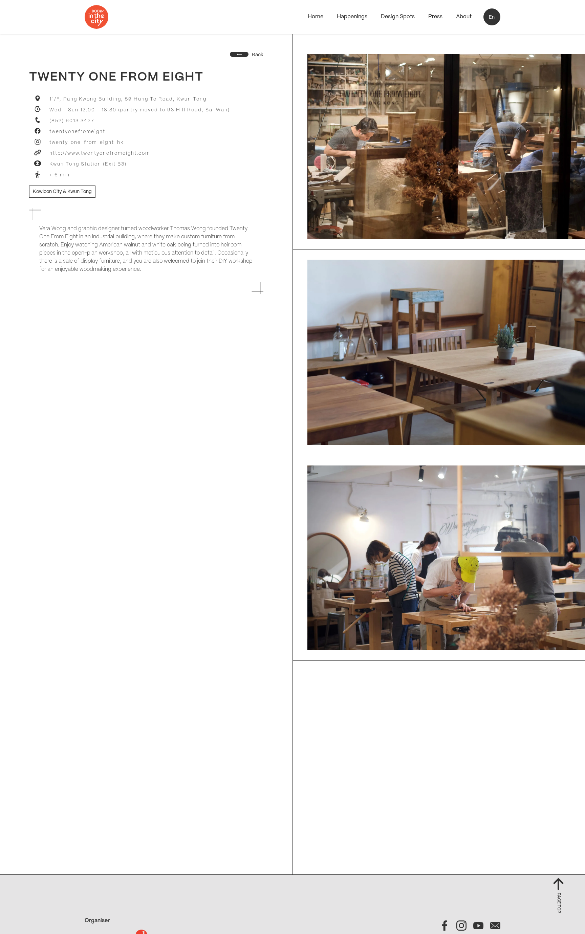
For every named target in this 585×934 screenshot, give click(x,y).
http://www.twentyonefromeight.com (99, 153)
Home (315, 16)
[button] (491, 16)
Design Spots (398, 16)
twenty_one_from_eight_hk (86, 142)
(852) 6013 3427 (71, 120)
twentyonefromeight (77, 131)
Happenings (352, 16)
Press (435, 16)
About (464, 16)
